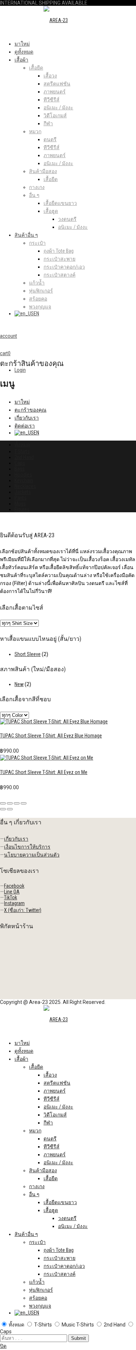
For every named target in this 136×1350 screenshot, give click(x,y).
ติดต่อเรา (25, 426)
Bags (20, 469)
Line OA (12, 892)
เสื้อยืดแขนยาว (60, 203)
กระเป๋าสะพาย (59, 259)
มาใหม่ (22, 44)
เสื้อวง (50, 76)
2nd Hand (24, 457)
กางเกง (37, 187)
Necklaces (25, 486)
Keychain (24, 480)
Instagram (14, 903)
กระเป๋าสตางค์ (59, 275)
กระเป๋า (37, 243)
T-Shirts (22, 451)
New (19, 684)
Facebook (14, 886)
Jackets (23, 492)
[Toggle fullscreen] (17, 803)
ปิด (3, 1346)
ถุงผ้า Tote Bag (59, 251)
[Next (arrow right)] (10, 809)
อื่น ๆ (34, 195)
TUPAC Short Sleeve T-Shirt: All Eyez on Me (43, 772)
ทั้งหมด (22, 444)
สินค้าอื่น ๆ (26, 235)
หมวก (35, 131)
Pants (20, 498)
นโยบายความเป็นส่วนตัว (31, 855)
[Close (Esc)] (3, 803)
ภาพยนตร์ (55, 91)
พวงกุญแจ (40, 307)
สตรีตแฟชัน (57, 84)
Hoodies (23, 475)
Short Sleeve (28, 654)
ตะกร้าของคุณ (30, 410)
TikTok (10, 897)
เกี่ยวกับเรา (27, 418)
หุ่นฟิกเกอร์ (41, 291)
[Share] (10, 803)
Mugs (20, 503)
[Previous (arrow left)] (3, 809)
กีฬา (48, 123)
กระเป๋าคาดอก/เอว (64, 267)
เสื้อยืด (36, 68)
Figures (22, 509)
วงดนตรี (67, 219)
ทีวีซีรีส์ (51, 99)
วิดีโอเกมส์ (55, 115)
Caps (20, 463)
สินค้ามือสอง (43, 171)
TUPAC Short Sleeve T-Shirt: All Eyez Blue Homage (51, 736)
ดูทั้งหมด (24, 52)
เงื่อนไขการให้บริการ (27, 847)
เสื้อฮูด (51, 211)
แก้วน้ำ (37, 283)
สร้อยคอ (38, 299)
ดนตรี (50, 139)
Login (20, 370)
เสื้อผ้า (21, 60)
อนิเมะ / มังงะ (58, 107)
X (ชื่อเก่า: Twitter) (22, 910)
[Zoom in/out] (23, 803)
